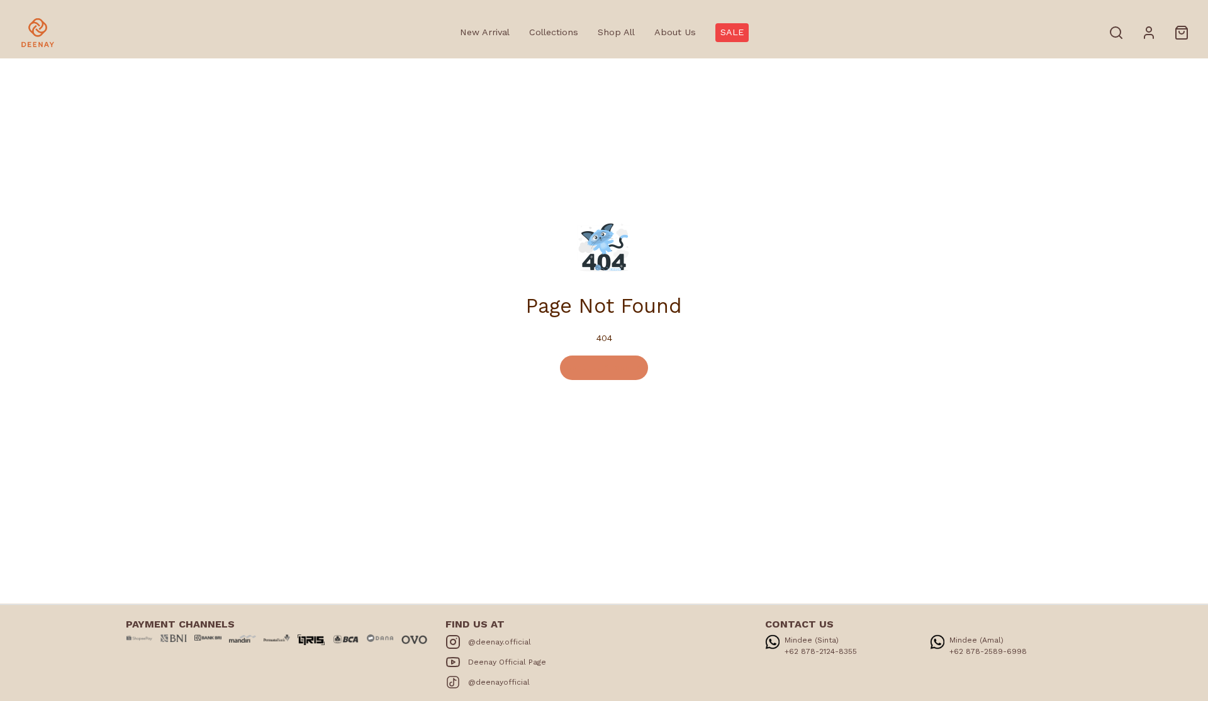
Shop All (616, 32)
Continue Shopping (604, 367)
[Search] (1116, 32)
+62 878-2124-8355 (821, 651)
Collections (553, 32)
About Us (675, 32)
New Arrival (485, 32)
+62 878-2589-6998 (988, 651)
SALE (732, 32)
